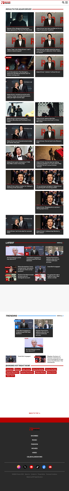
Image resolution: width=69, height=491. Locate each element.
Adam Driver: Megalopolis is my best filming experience (48, 208)
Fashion (34, 444)
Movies (35, 448)
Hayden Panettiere (27, 372)
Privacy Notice (41, 474)
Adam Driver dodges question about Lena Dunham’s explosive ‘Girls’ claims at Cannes (48, 51)
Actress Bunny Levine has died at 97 (14, 258)
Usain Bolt (9, 369)
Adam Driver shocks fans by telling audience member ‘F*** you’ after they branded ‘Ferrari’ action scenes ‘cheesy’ (48, 164)
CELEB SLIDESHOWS (34, 457)
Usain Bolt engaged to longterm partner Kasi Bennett (34, 259)
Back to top (34, 413)
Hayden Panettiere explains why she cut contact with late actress (52, 260)
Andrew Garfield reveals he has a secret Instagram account (26, 276)
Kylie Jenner (26, 369)
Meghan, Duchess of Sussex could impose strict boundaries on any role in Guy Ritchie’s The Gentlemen (55, 359)
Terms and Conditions (51, 474)
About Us (27, 474)
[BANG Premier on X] (25, 467)
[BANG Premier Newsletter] (50, 467)
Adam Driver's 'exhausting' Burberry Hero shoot (48, 232)
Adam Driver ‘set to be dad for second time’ (19, 232)
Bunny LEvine (51, 372)
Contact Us (34, 474)
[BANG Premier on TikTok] (37, 467)
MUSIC (34, 440)
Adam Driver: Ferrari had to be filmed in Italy (48, 141)
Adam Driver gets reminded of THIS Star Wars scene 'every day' (18, 162)
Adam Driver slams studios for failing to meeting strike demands (20, 187)
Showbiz (34, 436)
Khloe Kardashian (38, 369)
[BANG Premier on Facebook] (44, 467)
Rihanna (17, 369)
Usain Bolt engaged (53, 266)
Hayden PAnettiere (12, 372)
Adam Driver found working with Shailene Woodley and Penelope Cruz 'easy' (19, 120)
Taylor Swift (10, 376)
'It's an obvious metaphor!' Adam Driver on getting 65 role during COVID (49, 187)
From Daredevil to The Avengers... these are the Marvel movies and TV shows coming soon (18, 73)
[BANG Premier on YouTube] (31, 467)
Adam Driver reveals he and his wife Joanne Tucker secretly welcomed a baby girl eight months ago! (18, 96)
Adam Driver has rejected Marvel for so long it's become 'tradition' (49, 29)
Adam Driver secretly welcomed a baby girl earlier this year (19, 141)
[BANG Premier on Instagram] (19, 467)
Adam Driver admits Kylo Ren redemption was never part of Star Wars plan (47, 120)
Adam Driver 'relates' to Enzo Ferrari (48, 72)
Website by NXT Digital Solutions (34, 477)
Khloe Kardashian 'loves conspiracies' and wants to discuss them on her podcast (25, 269)
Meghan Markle (40, 372)
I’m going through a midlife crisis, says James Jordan (53, 276)
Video (34, 452)
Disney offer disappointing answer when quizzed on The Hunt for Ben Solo (19, 29)
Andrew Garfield (51, 369)
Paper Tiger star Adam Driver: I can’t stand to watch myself (18, 50)
